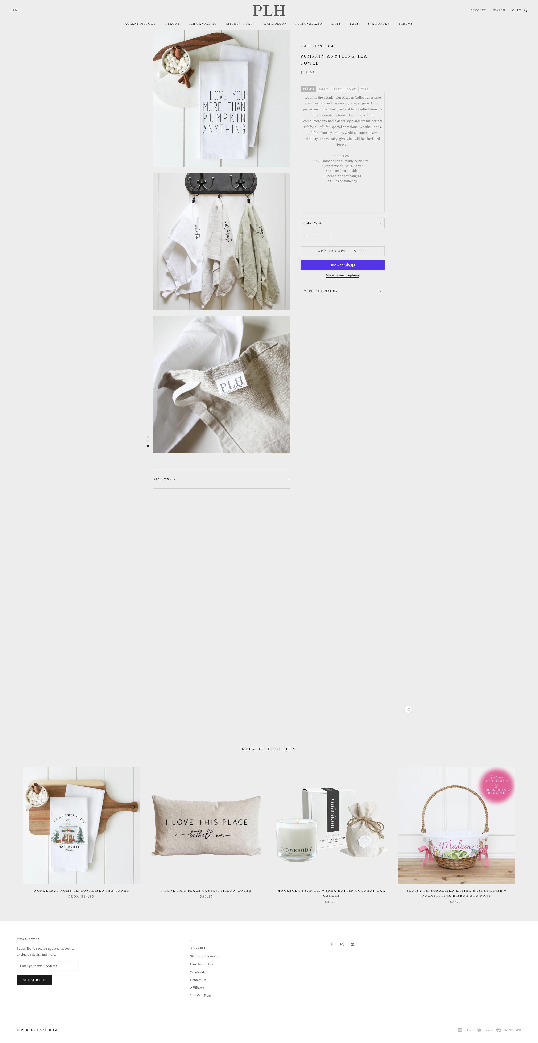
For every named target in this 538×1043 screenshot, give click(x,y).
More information (321, 291)
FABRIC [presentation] (323, 89)
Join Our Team (201, 996)
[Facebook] (332, 944)
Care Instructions (203, 964)
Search (498, 10)
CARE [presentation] (364, 89)
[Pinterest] (352, 944)
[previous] (13, 831)
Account (479, 10)
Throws (405, 23)
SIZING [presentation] (337, 89)
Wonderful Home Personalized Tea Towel (81, 890)
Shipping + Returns (204, 956)
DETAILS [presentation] (308, 89)
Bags (354, 23)
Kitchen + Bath (240, 23)
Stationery (379, 23)
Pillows (172, 23)
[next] (525, 831)
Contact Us (198, 980)
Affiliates (197, 988)
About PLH (198, 948)
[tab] (308, 89)
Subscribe (34, 980)
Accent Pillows (140, 23)
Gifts (336, 23)
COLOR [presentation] (351, 89)
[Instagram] (342, 944)
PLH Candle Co (203, 23)
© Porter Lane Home (38, 1030)
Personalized (308, 23)
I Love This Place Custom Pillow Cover (206, 890)
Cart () (519, 10)
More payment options (342, 275)
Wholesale (198, 972)
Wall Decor (275, 23)
